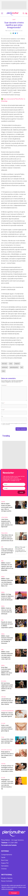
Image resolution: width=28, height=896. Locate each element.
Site (2, 416)
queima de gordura (14, 367)
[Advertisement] (14, 5)
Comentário (4, 385)
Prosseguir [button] (14, 893)
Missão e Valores (6, 878)
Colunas (4, 869)
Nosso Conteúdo (6, 881)
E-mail (3, 409)
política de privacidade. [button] (7, 889)
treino (3, 371)
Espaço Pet (4, 863)
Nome (3, 403)
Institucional (6, 875)
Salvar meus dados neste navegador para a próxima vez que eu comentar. (15, 424)
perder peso (4, 367)
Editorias (5, 851)
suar (22, 367)
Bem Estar (4, 860)
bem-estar (4, 363)
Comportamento (6, 855)
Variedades (4, 866)
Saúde (3, 857)
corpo (10, 363)
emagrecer (17, 363)
